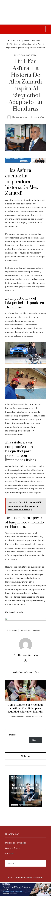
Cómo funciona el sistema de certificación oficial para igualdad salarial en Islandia (25, 708)
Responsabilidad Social (25, 55)
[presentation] (7, 701)
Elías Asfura (18, 170)
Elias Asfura (12, 631)
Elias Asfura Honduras (31, 631)
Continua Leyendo (14, 612)
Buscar (12, 734)
